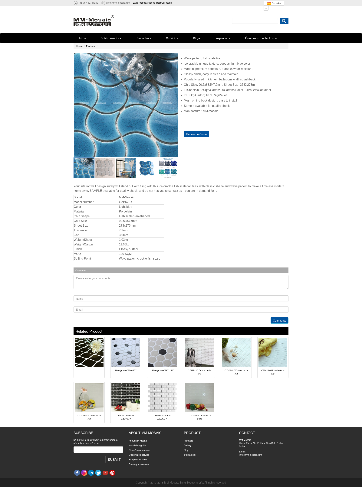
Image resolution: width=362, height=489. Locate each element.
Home (79, 46)
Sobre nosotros (110, 38)
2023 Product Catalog (144, 2)
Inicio (82, 38)
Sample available (138, 459)
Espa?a (276, 3)
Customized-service (139, 454)
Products (90, 46)
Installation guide (137, 445)
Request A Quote (196, 134)
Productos (143, 38)
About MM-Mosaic (138, 440)
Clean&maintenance (139, 450)
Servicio (171, 38)
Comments (279, 320)
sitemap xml (190, 454)
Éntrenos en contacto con (261, 38)
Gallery (187, 445)
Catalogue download (139, 464)
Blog (196, 38)
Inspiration (222, 38)
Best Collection (164, 2)
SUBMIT (114, 459)
